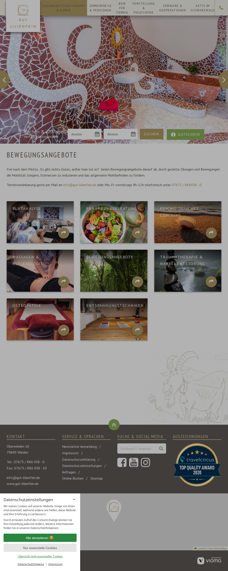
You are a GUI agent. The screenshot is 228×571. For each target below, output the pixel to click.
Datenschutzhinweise (31, 564)
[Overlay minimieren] (74, 499)
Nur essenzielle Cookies (40, 548)
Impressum (55, 564)
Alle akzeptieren (37, 538)
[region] (40, 517)
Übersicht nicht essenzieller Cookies (40, 556)
